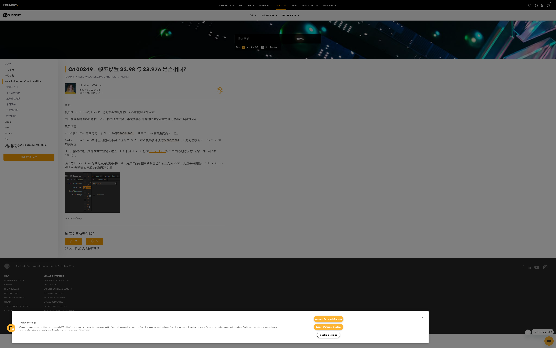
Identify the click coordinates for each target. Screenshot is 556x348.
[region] (220, 327)
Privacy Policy (84, 330)
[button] (11, 328)
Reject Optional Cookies (329, 327)
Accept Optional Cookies (328, 319)
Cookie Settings (328, 335)
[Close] (422, 318)
